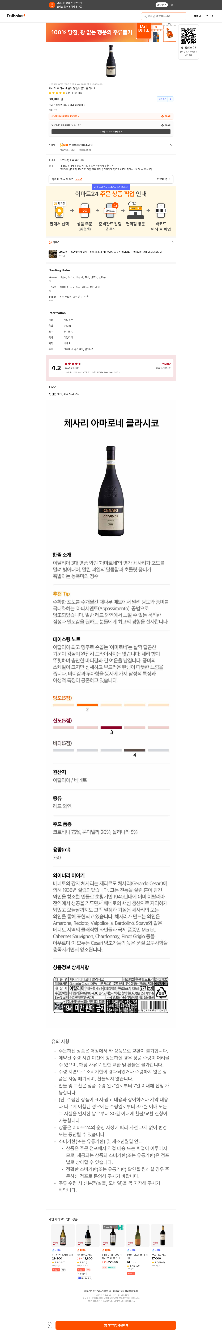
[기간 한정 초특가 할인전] (111, 32)
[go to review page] (173, 242)
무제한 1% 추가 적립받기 (110, 131)
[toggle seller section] (171, 145)
